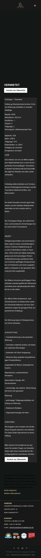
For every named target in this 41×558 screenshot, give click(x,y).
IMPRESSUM (15, 555)
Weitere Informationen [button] (12, 493)
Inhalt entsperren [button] (10, 490)
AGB (33, 555)
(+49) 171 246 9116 (15, 524)
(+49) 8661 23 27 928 (17, 521)
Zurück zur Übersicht (15, 90)
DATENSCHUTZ (26, 555)
